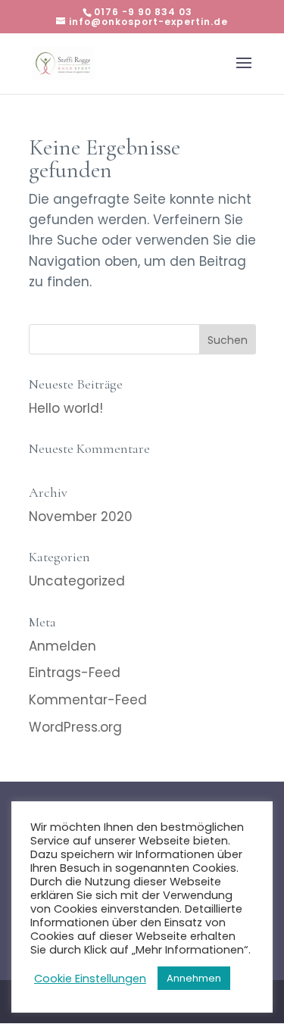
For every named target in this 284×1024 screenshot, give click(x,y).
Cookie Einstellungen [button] (90, 978)
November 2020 (81, 516)
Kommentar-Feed (88, 700)
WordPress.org (75, 727)
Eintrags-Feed (74, 672)
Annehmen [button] (194, 978)
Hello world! (66, 408)
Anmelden (62, 646)
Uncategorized (77, 581)
